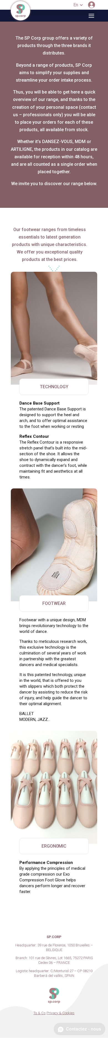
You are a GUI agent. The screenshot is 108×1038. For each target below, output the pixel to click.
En (75, 4)
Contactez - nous (83, 1029)
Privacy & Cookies (60, 1013)
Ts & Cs (40, 1013)
